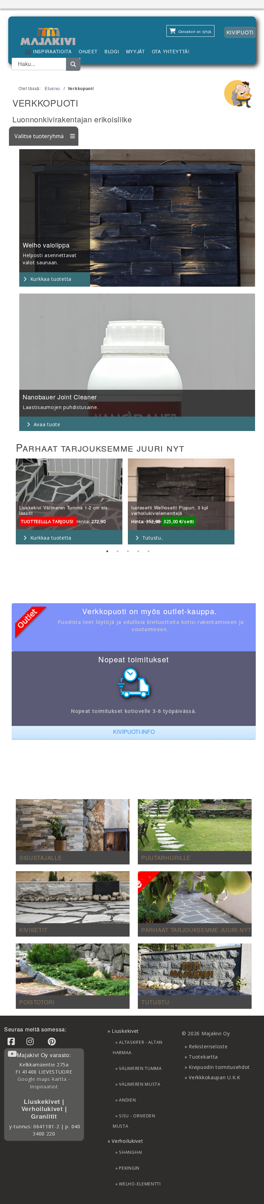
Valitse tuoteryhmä (39, 136)
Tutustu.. (153, 537)
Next (245, 502)
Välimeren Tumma (140, 1068)
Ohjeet (88, 51)
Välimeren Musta (140, 1084)
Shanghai (130, 1152)
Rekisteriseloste (208, 1046)
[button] (134, 733)
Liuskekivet (43, 1101)
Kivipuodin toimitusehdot (219, 1067)
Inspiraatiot (44, 1086)
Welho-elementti (140, 1184)
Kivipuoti (240, 32)
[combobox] (46, 64)
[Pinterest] (53, 1041)
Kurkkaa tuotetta (51, 279)
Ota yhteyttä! (171, 51)
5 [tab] (148, 551)
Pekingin (129, 1168)
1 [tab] (107, 551)
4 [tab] (138, 551)
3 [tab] (127, 551)
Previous (10, 502)
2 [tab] (117, 551)
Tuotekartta (203, 1056)
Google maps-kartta (42, 1079)
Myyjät (135, 51)
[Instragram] (31, 1041)
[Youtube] (13, 1054)
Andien (127, 1100)
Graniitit (44, 1116)
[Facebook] (12, 1041)
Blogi (111, 51)
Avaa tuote (47, 424)
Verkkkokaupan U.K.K (214, 1077)
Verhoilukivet (43, 1108)
